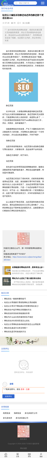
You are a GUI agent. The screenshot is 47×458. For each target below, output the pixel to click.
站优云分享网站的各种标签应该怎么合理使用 (22, 324)
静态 (11, 63)
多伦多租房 (7, 418)
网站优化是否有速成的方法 (15, 332)
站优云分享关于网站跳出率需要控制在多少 (21, 306)
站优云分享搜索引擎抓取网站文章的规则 (20, 302)
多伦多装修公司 (22, 418)
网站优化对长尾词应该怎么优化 (17, 321)
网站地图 (23, 448)
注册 (28, 389)
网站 (20, 51)
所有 (29, 456)
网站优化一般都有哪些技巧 (15, 299)
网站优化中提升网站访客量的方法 (17, 310)
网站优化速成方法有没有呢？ (16, 328)
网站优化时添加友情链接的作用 (17, 313)
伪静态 (25, 66)
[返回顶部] (42, 409)
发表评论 (8, 396)
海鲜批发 (17, 413)
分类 (17, 456)
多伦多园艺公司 (31, 413)
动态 (4, 60)
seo (5, 57)
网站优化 (32, 120)
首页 (5, 456)
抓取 (38, 181)
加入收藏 (26, 23)
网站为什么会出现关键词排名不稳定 (18, 317)
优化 (9, 57)
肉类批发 (6, 413)
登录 (22, 389)
